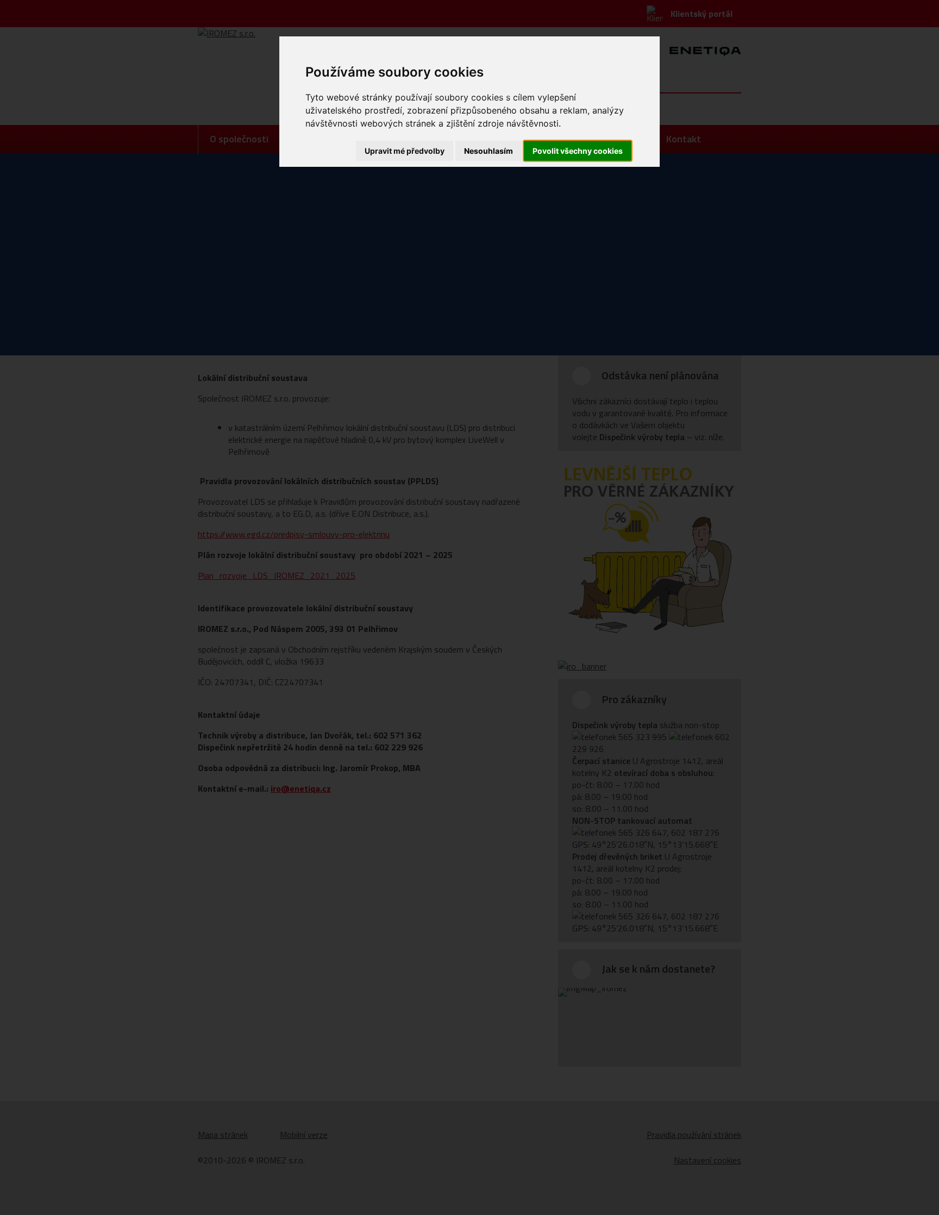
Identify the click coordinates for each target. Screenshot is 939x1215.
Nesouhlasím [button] (488, 150)
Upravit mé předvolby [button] (405, 150)
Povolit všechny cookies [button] (578, 150)
